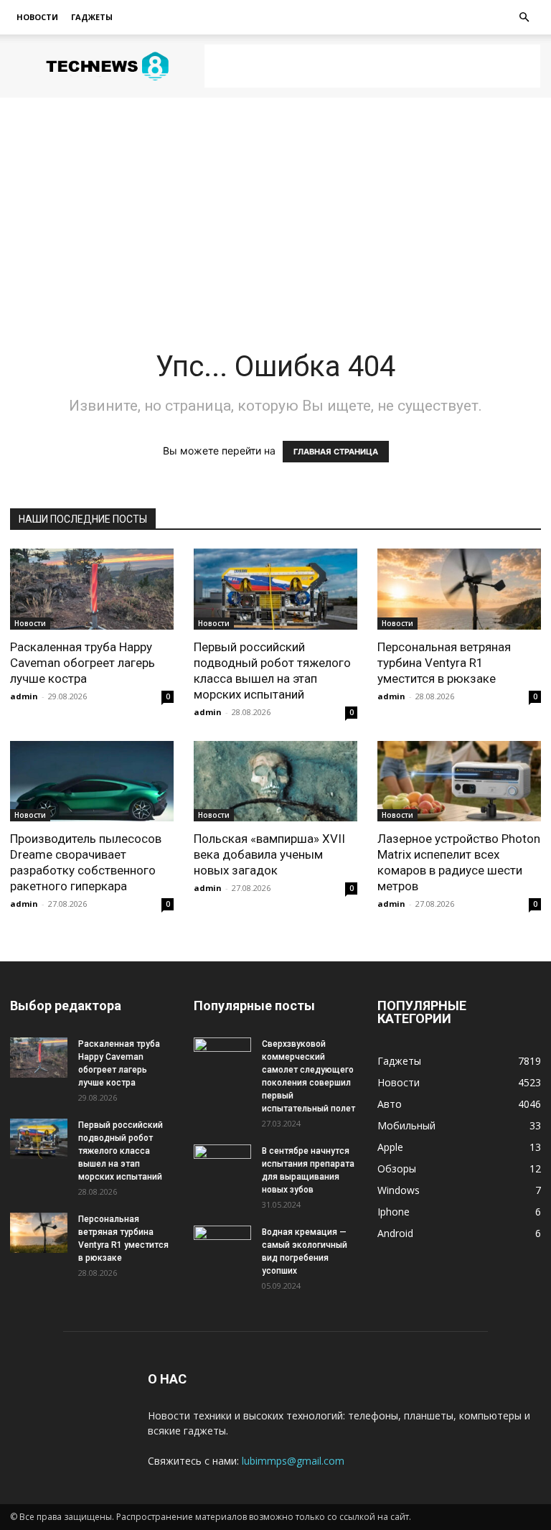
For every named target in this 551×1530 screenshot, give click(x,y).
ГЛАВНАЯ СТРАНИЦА (335, 452)
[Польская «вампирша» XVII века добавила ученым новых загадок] (275, 781)
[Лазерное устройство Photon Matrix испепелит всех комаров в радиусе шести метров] (459, 781)
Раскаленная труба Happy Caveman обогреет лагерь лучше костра (82, 663)
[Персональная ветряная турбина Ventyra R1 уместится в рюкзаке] (459, 589)
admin (24, 696)
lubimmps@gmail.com (293, 1461)
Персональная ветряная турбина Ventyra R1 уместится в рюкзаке (444, 663)
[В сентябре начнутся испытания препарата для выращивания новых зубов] (222, 1164)
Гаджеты (92, 16)
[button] (524, 17)
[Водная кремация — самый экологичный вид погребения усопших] (222, 1246)
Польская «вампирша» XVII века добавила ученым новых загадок (269, 854)
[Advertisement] (372, 66)
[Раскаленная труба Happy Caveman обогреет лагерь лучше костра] (92, 589)
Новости (37, 16)
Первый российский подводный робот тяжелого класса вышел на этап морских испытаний (120, 1151)
